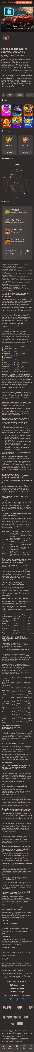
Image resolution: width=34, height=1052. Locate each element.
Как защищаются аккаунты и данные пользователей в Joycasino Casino (14, 286)
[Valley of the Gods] (17, 122)
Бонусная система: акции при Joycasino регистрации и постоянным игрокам (15, 277)
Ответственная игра (17, 992)
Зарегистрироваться (24, 2)
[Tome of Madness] (17, 110)
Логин (11, 2)
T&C (12, 255)
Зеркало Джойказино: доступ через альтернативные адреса (13, 268)
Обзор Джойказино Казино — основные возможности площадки (15, 265)
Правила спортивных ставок (16, 981)
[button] (17, 95)
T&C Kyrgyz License (17, 985)
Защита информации (11, 995)
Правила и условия (17, 988)
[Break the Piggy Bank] (6, 122)
